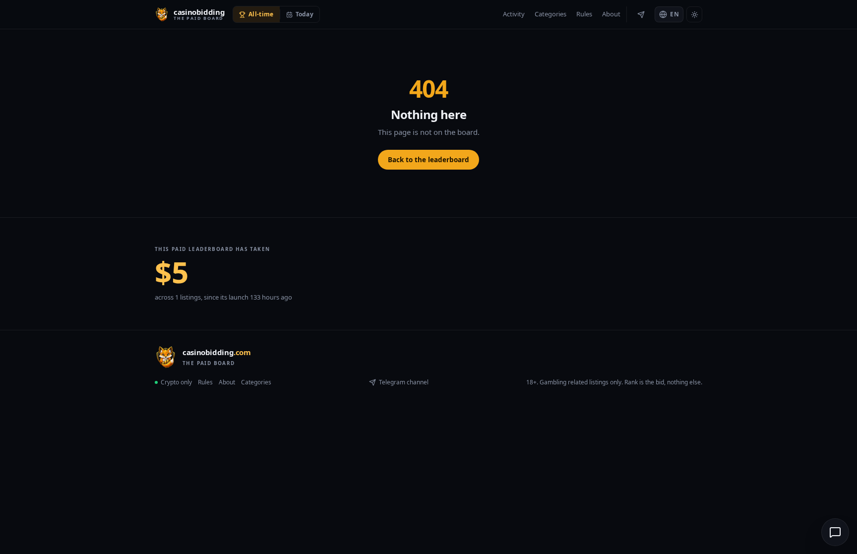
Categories (550, 13)
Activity (514, 13)
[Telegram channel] (641, 14)
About (611, 13)
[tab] (256, 14)
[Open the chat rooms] (835, 532)
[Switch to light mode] (694, 14)
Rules (584, 13)
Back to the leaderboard (428, 159)
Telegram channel (403, 382)
